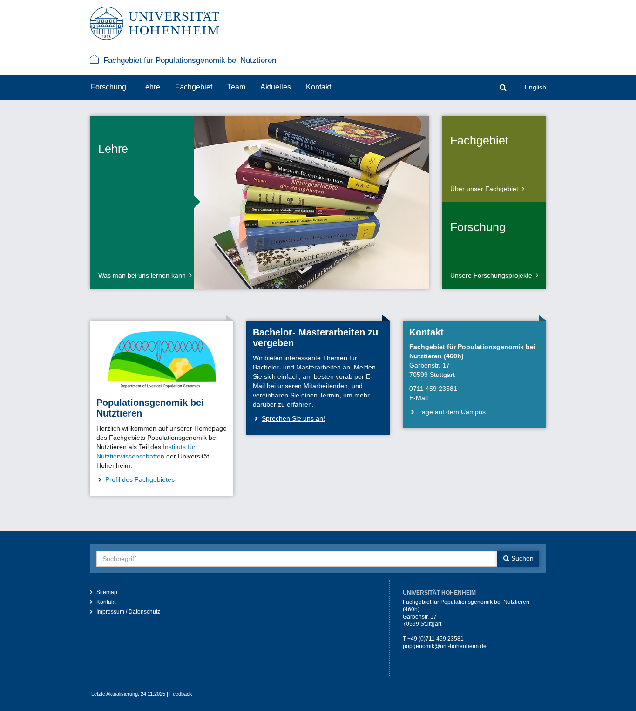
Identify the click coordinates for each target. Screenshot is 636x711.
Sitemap (106, 592)
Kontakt (318, 87)
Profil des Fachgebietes (140, 479)
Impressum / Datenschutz (128, 611)
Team (236, 87)
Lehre (150, 87)
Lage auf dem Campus (452, 412)
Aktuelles (275, 87)
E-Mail (418, 398)
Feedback (180, 694)
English (535, 87)
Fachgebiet (193, 87)
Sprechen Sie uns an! (293, 418)
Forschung (108, 87)
